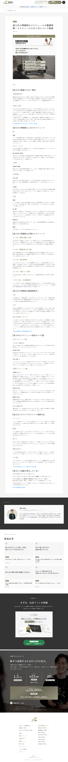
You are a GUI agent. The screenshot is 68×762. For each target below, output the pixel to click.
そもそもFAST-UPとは (34, 76)
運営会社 (34, 756)
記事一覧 (10, 10)
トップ (5, 10)
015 (15, 10)
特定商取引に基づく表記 (34, 757)
